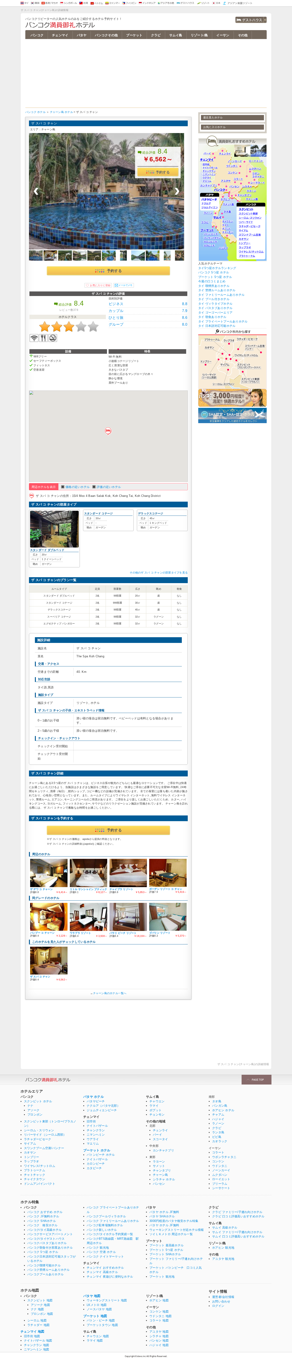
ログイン (218, 1306)
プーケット (134, 35)
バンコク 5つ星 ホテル (213, 272)
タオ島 (216, 1101)
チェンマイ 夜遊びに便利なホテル (110, 1276)
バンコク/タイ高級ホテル (44, 1230)
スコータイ (160, 1139)
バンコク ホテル (35, 112)
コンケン (218, 1161)
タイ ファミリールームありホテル (221, 294)
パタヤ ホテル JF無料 (164, 1212)
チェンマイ (60, 35)
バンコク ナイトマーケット (105, 1256)
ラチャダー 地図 (38, 1325)
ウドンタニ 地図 (160, 1316)
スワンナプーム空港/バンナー (44, 1148)
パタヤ (82, 35)
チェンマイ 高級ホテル (102, 1272)
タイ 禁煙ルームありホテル (216, 290)
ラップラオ (31, 1161)
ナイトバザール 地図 (38, 1340)
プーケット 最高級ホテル (166, 1245)
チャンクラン (96, 1130)
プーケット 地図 (95, 1316)
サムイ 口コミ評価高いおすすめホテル (238, 1236)
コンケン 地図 (159, 1311)
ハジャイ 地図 (159, 1345)
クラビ (156, 35)
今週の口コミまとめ (211, 281)
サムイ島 (175, 35)
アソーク (33, 1110)
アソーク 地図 (40, 1305)
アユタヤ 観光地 (223, 1258)
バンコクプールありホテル (45, 1274)
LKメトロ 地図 (97, 1305)
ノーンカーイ (221, 1170)
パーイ (157, 1134)
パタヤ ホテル (93, 1096)
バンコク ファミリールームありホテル (113, 1221)
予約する (163, 172)
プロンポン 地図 (42, 1313)
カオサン (30, 1152)
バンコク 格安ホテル (42, 1225)
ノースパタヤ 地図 (99, 1309)
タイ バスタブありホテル (215, 308)
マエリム (93, 1143)
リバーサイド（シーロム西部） (45, 1134)
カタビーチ (94, 1168)
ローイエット (221, 1179)
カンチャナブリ (163, 1150)
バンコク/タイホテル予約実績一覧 (110, 1234)
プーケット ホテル (96, 1150)
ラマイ (154, 1105)
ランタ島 (218, 1132)
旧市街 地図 (32, 1336)
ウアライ (93, 1139)
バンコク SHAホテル (41, 1221)
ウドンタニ (219, 1166)
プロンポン (34, 1114)
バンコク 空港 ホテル (101, 1252)
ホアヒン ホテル (223, 1110)
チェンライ (160, 1130)
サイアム (30, 1143)
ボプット (155, 1110)
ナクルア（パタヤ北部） (103, 1105)
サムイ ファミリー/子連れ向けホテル (237, 1232)
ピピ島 (216, 1137)
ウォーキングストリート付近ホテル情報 (176, 1230)
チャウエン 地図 (98, 1336)
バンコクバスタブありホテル (47, 1243)
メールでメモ (125, 285)
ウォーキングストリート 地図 (107, 1300)
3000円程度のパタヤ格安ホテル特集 (173, 1221)
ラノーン (218, 1123)
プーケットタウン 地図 (102, 1325)
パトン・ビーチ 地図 (101, 1320)
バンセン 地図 (159, 1340)
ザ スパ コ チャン (44, 123)
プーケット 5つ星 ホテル (215, 277)
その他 (243, 35)
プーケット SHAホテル (165, 1254)
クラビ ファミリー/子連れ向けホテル (237, 1212)
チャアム (218, 1114)
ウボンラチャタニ (224, 1157)
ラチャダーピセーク (37, 1139)
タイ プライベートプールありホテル (223, 321)
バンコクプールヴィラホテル (106, 1216)
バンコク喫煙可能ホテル (44, 1265)
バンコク (37, 35)
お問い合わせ (221, 1301)
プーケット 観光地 (162, 1276)
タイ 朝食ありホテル (212, 317)
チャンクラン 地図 (36, 1345)
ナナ (30, 1105)
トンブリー (31, 1157)
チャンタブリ (162, 1170)
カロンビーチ (96, 1163)
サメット (159, 1166)
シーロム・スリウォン (39, 1130)
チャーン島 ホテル (61, 112)
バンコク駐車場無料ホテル (105, 1225)
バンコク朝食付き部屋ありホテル (50, 1247)
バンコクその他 (106, 35)
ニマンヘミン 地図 (36, 1349)
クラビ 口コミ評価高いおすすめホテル (238, 1216)
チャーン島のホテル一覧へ (110, 993)
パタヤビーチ (96, 1101)
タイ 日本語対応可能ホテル (216, 326)
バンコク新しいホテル (102, 1230)
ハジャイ (218, 1119)
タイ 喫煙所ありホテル (213, 286)
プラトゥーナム (34, 1170)
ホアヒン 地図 (159, 1300)
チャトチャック (34, 1175)
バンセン (159, 1183)
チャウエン (156, 1101)
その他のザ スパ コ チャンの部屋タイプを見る (159, 572)
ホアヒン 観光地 (223, 1247)
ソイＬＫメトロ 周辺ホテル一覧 (171, 1234)
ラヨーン (159, 1161)
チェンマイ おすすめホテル (105, 1267)
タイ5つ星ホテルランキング (217, 268)
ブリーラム (219, 1183)
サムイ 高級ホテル (224, 1227)
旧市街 (91, 1121)
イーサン (222, 35)
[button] (108, 431)
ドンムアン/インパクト (39, 1183)
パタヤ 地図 (92, 1296)
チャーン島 (160, 1175)
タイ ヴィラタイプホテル (215, 303)
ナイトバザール (97, 1125)
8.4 (163, 151)
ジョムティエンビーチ (102, 1110)
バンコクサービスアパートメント (50, 1234)
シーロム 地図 (37, 1320)
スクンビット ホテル (38, 1101)
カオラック (219, 1141)
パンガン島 (219, 1105)
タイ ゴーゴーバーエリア (215, 312)
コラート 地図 (159, 1320)
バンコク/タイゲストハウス (46, 1238)
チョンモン (156, 1114)
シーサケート (221, 1188)
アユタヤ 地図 (159, 1331)
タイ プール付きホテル (213, 299)
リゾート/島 (199, 35)
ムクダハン (219, 1175)
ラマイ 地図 (95, 1340)
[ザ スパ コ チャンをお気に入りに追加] (98, 285)
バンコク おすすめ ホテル (45, 1212)
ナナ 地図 (37, 1309)
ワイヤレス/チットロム (39, 1166)
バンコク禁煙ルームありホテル (48, 1269)
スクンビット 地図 (39, 1300)
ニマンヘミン (96, 1134)
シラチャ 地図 (159, 1336)
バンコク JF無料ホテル (43, 1216)
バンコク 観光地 (98, 1247)
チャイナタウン (34, 1179)
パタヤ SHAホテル (162, 1216)
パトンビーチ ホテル (101, 1154)
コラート (218, 1152)
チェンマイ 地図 (32, 1331)
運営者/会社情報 (223, 1297)
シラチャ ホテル (164, 1179)
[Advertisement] (146, 73)
